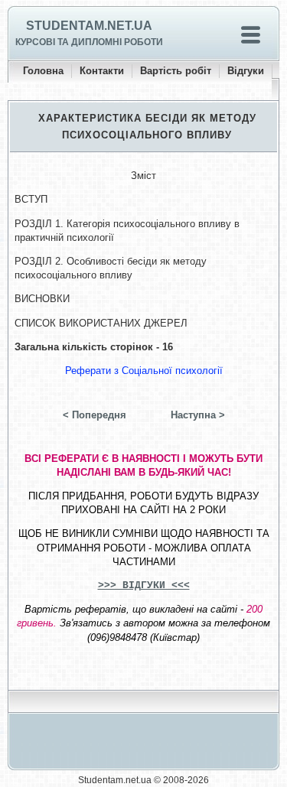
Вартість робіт (175, 70)
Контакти (102, 70)
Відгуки (245, 70)
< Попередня (94, 415)
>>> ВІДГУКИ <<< (144, 585)
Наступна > (198, 415)
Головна (43, 70)
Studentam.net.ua (89, 25)
